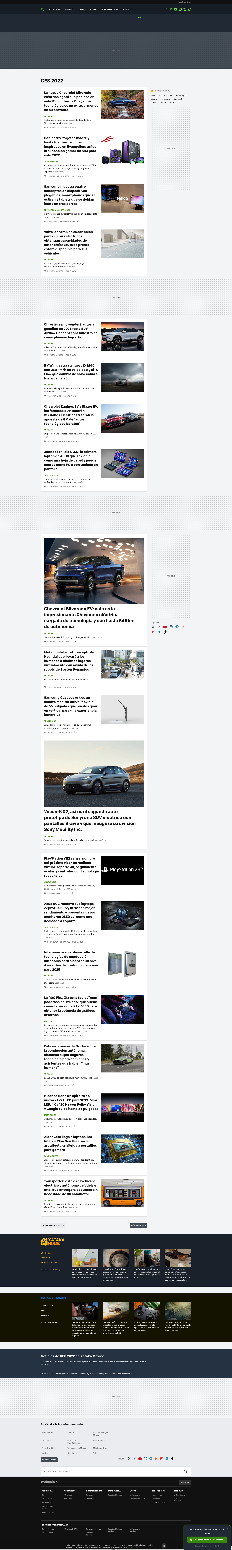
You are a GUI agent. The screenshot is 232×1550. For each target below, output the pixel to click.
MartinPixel (56, 893)
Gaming (69, 9)
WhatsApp (155, 95)
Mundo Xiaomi (48, 1512)
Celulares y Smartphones (57, 210)
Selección (54, 9)
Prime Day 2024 (87, 1373)
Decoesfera (157, 1498)
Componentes (51, 161)
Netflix (163, 102)
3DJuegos (68, 1495)
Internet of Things (50, 1262)
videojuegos (72, 1453)
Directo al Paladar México (115, 1530)
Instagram (180, 9)
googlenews (184, 9)
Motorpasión (135, 1495)
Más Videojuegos (49, 1322)
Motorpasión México (135, 1530)
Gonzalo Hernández (59, 176)
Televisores (50, 1115)
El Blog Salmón (180, 1495)
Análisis (74, 1373)
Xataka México (48, 1529)
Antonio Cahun (57, 221)
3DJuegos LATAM (71, 1529)
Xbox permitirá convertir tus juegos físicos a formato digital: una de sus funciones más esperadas (146, 1326)
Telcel (95, 1453)
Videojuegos (50, 882)
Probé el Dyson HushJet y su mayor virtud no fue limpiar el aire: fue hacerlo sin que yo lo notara (147, 1273)
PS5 (170, 95)
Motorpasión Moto (137, 1498)
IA (164, 95)
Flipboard (153, 631)
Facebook (166, 9)
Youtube (175, 9)
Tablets (48, 1021)
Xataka (45, 1495)
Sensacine (90, 1495)
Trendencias (157, 1495)
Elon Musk (178, 99)
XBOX (43, 1310)
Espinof (89, 1498)
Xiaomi (154, 99)
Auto (93, 9)
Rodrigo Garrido (57, 441)
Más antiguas (138, 1225)
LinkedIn (159, 631)
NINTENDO (45, 1315)
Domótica (45, 1252)
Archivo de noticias (54, 1225)
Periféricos (50, 721)
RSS (183, 626)
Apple (172, 102)
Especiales (46, 1440)
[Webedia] (185, 2)
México (45, 1453)
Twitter (170, 9)
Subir (183, 1482)
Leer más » (69, 123)
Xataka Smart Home (47, 1507)
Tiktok (189, 9)
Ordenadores (51, 475)
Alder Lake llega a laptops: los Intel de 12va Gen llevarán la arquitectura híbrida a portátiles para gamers (70, 1143)
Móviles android (125, 1373)
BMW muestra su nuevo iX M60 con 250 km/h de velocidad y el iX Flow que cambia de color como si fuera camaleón (71, 372)
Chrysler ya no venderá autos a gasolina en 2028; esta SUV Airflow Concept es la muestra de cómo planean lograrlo (71, 331)
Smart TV (45, 1257)
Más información (136, 1547)
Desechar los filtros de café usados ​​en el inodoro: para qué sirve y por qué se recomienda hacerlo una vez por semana (115, 1274)
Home (82, 9)
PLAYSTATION (47, 1305)
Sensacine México (93, 1529)
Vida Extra (68, 1498)
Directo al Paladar (115, 1495)
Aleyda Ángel (56, 127)
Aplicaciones (99, 1440)
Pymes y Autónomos (178, 1499)
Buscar (185, 1471)
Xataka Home (54, 1242)
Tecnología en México (106, 1373)
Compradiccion (158, 1502)
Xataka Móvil (47, 1498)
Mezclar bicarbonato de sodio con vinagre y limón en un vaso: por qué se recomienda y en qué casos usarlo (85, 1273)
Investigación (62, 1373)
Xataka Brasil (47, 1532)
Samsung (180, 95)
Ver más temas (49, 1459)
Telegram (177, 626)
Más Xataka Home (49, 1269)
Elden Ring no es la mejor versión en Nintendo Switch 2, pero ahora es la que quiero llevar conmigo (178, 1326)
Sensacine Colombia (90, 1533)
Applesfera (46, 1502)
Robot (154, 102)
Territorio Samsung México (116, 9)
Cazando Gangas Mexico (100, 1433)
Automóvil (49, 116)
